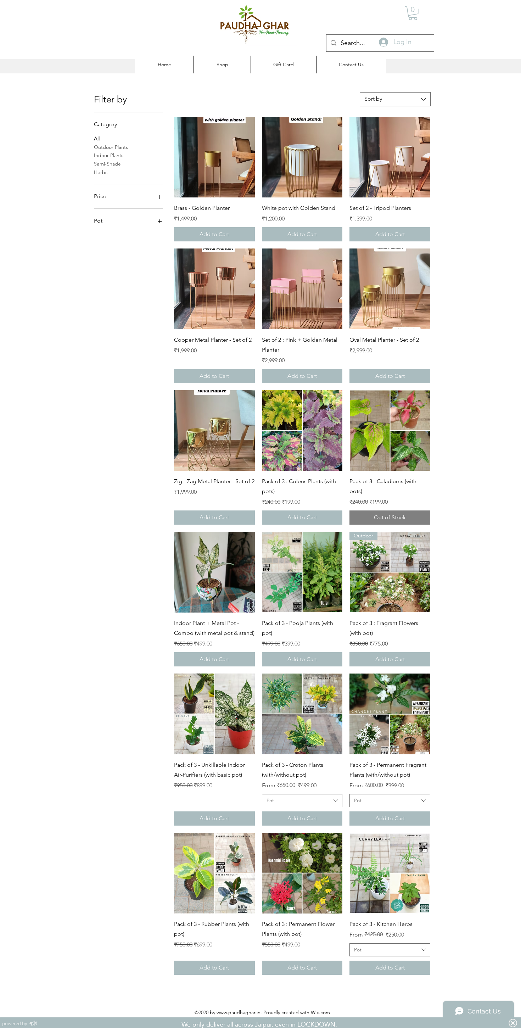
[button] (413, 13)
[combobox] (395, 99)
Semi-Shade (107, 164)
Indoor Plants (108, 155)
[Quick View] (214, 157)
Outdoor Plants (111, 147)
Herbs (100, 172)
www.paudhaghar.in (238, 1012)
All (97, 138)
